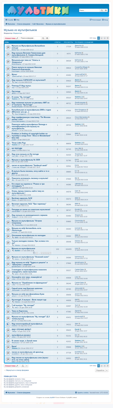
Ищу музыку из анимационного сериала (29, 215)
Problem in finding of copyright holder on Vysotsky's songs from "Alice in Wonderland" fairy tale (31, 136)
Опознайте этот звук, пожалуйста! (27, 277)
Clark (76, 191)
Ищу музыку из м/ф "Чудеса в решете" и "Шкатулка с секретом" (30, 263)
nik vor (14, 320)
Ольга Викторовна (18, 121)
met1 (16, 307)
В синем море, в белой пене (24, 341)
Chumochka (19, 225)
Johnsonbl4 (15, 290)
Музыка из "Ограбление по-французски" (30, 283)
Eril (13, 161)
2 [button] (101, 38)
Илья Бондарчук (20, 114)
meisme (14, 325)
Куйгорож (15, 57)
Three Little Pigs (19, 143)
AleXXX (17, 250)
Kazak (77, 329)
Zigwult (77, 311)
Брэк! (14, 346)
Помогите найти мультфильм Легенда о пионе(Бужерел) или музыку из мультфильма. (29, 126)
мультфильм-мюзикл (21, 335)
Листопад (16, 91)
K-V (13, 175)
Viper (76, 323)
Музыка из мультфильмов (20, 30)
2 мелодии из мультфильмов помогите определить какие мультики (29, 271)
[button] (107, 38)
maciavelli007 (16, 211)
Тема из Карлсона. (20, 311)
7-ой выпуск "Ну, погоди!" (23, 305)
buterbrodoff (16, 313)
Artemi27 (15, 130)
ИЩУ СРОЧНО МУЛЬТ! (21, 329)
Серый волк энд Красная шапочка (27, 288)
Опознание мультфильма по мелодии (28, 235)
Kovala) (77, 209)
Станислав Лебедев (19, 167)
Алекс (14, 337)
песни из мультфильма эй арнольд (27, 352)
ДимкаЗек (78, 45)
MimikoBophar (16, 64)
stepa (13, 150)
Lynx (76, 248)
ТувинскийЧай (17, 76)
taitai (13, 361)
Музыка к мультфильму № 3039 (26, 160)
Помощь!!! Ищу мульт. (21, 86)
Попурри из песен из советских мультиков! (31, 209)
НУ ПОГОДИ (17, 148)
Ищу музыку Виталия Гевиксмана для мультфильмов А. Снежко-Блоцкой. (28, 54)
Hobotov (17, 245)
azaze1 (14, 296)
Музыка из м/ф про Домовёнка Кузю (28, 294)
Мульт (14, 74)
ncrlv (16, 274)
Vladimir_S (15, 99)
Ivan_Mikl (78, 148)
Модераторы (17, 33)
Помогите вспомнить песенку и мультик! (30, 178)
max (16, 82)
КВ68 (76, 133)
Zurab (14, 139)
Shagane (15, 217)
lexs (76, 335)
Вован (14, 200)
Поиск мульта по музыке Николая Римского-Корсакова (27, 68)
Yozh (76, 305)
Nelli (76, 299)
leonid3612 (15, 354)
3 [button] (104, 38)
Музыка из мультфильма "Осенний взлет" (30, 257)
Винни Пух (15, 50)
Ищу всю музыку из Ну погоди (25, 154)
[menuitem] (16, 19)
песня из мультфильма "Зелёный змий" (29, 165)
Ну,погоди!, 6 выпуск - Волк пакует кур (29, 300)
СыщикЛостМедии (81, 67)
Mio (13, 180)
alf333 (14, 93)
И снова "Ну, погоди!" (21, 97)
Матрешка (15, 342)
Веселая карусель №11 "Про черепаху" (29, 204)
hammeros (78, 256)
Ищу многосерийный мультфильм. (27, 324)
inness (17, 259)
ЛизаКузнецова (17, 106)
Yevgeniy (78, 154)
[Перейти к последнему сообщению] (83, 45)
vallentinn (15, 188)
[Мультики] (38, 11)
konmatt (14, 232)
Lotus (13, 279)
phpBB (52, 397)
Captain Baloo (79, 269)
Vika (13, 206)
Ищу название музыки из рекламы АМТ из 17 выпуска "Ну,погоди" (30, 104)
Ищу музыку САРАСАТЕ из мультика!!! (29, 80)
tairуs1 (14, 195)
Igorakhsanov (16, 266)
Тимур (14, 331)
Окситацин (15, 71)
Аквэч (77, 80)
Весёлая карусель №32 (22, 198)
